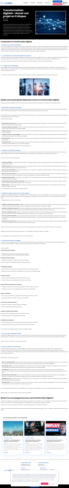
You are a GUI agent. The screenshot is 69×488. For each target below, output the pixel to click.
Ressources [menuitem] (47, 2)
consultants (29, 221)
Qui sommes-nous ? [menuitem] (44, 469)
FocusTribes (5, 115)
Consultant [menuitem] (39, 2)
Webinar (48, 437)
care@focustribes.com (25, 469)
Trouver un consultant (57, 1)
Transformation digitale (8, 437)
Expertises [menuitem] (25, 2)
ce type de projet (58, 226)
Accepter (44, 483)
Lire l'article (6, 452)
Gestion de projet (54, 437)
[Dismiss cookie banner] (56, 472)
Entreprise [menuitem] (33, 2)
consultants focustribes (40, 175)
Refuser (52, 483)
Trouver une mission (57, 4)
